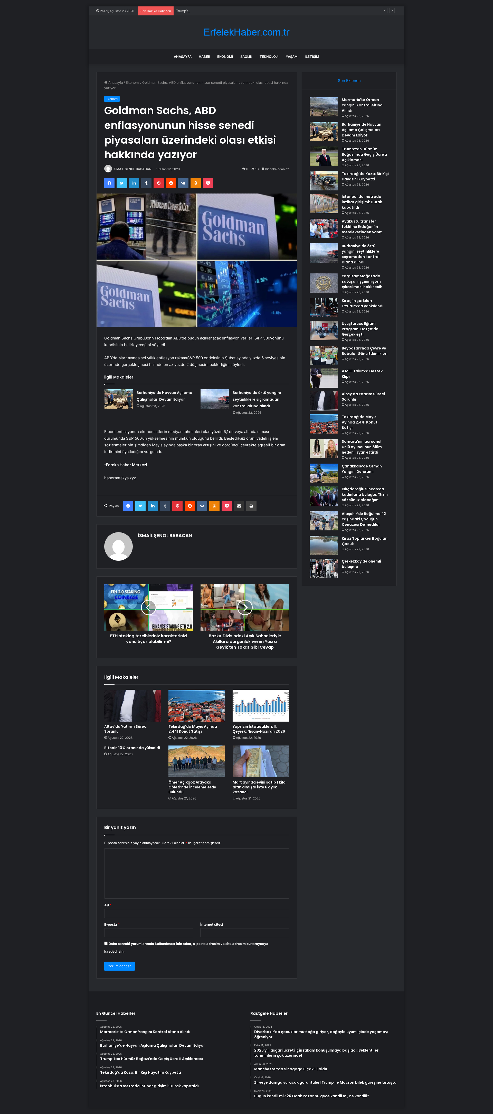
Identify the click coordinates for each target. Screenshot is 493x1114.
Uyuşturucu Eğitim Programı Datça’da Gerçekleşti (360, 329)
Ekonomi (225, 56)
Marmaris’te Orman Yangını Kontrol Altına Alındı (362, 105)
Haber (204, 56)
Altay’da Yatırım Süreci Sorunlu (125, 729)
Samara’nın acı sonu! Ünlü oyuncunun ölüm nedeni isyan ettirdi (362, 447)
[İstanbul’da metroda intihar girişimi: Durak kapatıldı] (324, 203)
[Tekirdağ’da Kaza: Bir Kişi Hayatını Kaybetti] (324, 180)
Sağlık (246, 56)
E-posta (112, 924)
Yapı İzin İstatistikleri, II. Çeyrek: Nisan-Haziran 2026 (259, 729)
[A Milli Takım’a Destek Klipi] (324, 378)
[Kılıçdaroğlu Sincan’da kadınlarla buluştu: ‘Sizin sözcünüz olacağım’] (324, 496)
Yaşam (292, 56)
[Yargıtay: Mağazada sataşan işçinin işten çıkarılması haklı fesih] (324, 283)
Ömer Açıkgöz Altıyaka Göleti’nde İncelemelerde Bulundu (192, 787)
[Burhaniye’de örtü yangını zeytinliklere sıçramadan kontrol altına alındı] (215, 399)
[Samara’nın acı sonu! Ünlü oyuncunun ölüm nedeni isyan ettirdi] (324, 448)
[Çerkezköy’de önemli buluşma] (324, 568)
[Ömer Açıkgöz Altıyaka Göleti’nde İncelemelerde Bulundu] (196, 761)
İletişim (312, 56)
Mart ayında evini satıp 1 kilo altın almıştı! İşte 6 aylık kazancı (259, 787)
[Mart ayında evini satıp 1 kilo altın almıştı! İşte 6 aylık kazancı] (261, 761)
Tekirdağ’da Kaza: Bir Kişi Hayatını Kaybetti (365, 176)
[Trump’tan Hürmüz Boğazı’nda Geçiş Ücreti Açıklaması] (324, 156)
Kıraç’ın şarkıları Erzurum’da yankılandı (362, 303)
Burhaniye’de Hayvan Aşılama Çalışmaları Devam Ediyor (361, 130)
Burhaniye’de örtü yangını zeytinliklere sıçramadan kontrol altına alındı (257, 399)
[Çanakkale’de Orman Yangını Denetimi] (324, 473)
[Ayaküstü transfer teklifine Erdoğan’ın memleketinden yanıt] (324, 228)
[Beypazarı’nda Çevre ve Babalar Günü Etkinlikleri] (324, 355)
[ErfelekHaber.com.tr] (246, 32)
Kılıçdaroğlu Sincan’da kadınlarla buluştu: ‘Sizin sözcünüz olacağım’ (365, 494)
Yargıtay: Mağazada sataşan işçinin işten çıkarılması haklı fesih (362, 281)
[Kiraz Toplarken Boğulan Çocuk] (324, 545)
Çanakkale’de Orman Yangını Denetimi (362, 469)
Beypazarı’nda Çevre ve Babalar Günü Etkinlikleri (364, 351)
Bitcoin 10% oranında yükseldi (132, 747)
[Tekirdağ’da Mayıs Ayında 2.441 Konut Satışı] (196, 706)
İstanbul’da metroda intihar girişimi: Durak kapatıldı (362, 202)
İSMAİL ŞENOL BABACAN (132, 169)
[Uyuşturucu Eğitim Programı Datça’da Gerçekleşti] (324, 330)
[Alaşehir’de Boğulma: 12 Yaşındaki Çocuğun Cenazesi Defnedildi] (324, 520)
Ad (107, 905)
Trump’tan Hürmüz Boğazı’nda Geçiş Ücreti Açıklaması (219, 11)
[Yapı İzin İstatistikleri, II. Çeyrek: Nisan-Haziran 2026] (261, 706)
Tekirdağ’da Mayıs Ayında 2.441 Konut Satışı (192, 729)
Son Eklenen (349, 80)
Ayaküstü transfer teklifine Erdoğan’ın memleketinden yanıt (362, 227)
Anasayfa (183, 56)
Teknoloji (269, 56)
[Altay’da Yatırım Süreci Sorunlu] (132, 706)
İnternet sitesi (211, 924)
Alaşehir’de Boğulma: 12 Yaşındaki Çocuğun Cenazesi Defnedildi (364, 519)
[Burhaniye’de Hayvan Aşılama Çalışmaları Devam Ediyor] (119, 399)
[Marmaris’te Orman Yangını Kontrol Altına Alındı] (324, 106)
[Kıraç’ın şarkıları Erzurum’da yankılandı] (324, 307)
